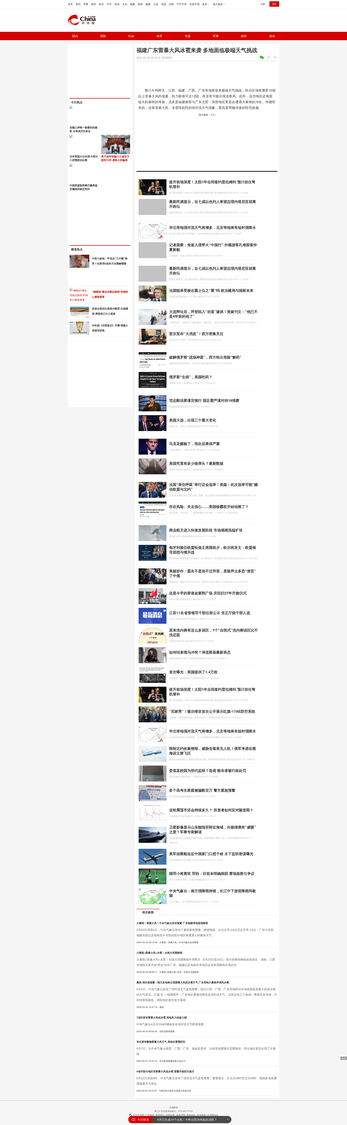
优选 (163, 4)
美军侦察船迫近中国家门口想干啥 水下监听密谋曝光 (211, 853)
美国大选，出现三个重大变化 (192, 420)
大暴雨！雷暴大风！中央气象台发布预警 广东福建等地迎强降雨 (172, 923)
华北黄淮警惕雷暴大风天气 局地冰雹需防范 (160, 1041)
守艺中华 (182, 4)
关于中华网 (138, 1114)
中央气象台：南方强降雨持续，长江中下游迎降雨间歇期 (212, 893)
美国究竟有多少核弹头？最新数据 (196, 463)
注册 (263, 3)
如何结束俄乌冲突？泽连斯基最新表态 (200, 652)
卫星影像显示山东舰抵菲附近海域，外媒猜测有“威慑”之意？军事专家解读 (212, 829)
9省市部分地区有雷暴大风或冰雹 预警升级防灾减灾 (165, 1071)
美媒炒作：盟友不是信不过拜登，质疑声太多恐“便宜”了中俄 (212, 573)
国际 (103, 36)
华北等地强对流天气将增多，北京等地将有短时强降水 (212, 227)
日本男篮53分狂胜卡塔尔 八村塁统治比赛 (84, 158)
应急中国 (194, 4)
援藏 (132, 4)
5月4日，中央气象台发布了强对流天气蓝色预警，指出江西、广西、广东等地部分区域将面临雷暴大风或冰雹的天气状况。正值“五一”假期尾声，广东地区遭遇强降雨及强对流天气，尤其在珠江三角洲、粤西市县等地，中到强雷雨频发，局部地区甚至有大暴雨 (206, 994)
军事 (85, 4)
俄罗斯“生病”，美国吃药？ (191, 376)
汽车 (109, 4)
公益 (155, 4)
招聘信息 (170, 1114)
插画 (140, 4)
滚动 (272, 36)
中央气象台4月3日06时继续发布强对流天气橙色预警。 (171, 1024)
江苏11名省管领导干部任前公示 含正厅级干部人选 (209, 612)
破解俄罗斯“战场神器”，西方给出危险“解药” (205, 357)
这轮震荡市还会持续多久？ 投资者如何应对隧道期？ (211, 809)
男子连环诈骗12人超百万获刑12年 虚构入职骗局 (115, 158)
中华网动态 (212, 1114)
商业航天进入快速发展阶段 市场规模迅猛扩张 (206, 530)
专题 (187, 36)
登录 (274, 3)
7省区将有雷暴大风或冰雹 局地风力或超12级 (161, 1017)
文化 (124, 4)
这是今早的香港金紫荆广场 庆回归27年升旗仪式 (208, 593)
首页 (70, 4)
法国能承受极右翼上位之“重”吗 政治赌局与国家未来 (211, 290)
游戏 (116, 4)
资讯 (78, 4)
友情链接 (201, 1114)
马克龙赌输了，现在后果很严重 (194, 443)
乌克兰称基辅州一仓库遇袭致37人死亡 (182, 1119)
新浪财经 (167, 57)
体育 (159, 36)
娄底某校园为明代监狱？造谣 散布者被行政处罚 (207, 770)
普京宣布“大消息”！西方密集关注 (196, 333)
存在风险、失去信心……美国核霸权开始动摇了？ (209, 506)
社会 (131, 36)
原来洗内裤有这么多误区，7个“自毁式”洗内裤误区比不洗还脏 (213, 632)
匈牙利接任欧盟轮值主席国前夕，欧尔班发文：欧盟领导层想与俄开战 (212, 550)
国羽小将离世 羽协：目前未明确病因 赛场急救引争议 (211, 873)
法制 (171, 4)
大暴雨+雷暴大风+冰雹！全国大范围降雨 (159, 952)
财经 (93, 4)
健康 (148, 4)
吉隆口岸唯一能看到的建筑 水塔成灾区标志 (83, 129)
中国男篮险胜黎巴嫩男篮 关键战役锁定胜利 (83, 187)
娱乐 (101, 4)
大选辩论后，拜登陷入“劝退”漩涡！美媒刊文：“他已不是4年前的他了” (213, 314)
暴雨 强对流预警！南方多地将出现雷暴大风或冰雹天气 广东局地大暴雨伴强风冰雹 (182, 982)
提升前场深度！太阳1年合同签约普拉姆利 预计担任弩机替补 (212, 184)
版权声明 (180, 1114)
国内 (75, 36)
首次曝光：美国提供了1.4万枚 (193, 671)
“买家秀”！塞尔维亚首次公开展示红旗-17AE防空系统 (212, 711)
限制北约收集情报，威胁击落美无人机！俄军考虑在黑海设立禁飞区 (212, 751)
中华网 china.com (83, 20)
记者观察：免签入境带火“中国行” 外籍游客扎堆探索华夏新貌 (213, 247)
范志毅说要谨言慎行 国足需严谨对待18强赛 (204, 400)
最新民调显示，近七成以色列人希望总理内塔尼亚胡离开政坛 (212, 204)
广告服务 (149, 1114)
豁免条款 (191, 1114)
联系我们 (160, 1114)
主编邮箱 (173, 1107)
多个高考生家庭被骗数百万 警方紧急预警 (202, 790)
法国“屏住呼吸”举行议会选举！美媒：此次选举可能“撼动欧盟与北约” (213, 487)
